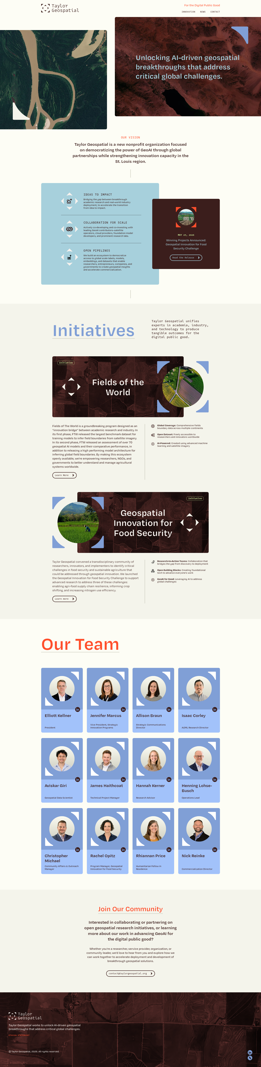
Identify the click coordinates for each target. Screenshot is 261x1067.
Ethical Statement (19, 1035)
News (203, 12)
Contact (215, 12)
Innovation (188, 12)
